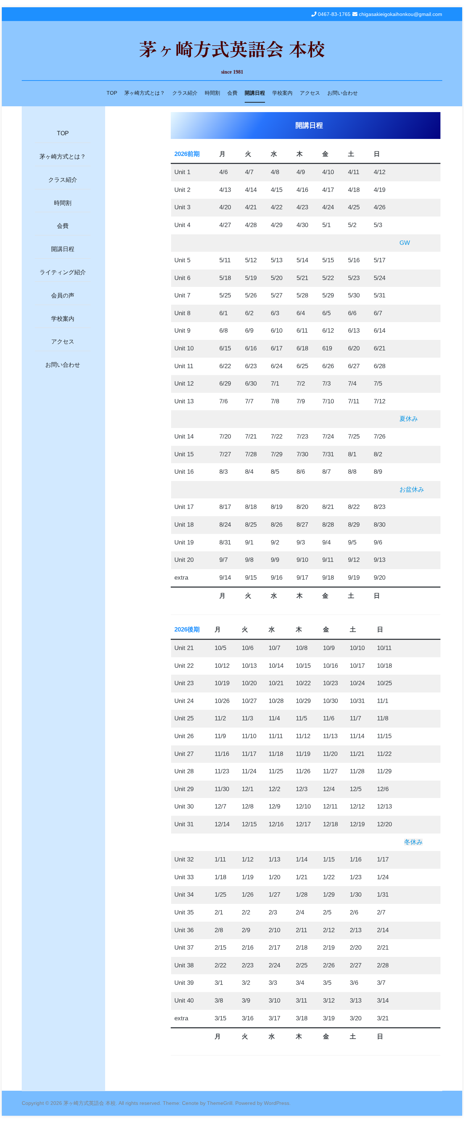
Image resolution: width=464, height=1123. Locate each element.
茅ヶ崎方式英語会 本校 (232, 48)
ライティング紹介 (63, 272)
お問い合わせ (342, 93)
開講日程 (255, 93)
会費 (232, 93)
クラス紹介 (185, 93)
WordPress (276, 1103)
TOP (112, 93)
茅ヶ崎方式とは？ (144, 93)
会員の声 (62, 295)
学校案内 (282, 93)
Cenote (190, 1103)
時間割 (212, 93)
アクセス (310, 93)
